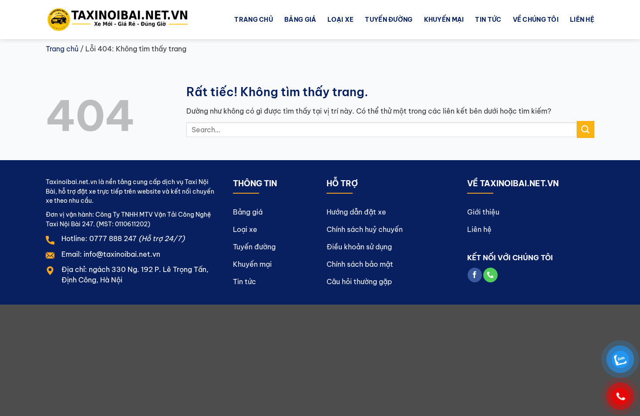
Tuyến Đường (388, 19)
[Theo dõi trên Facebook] (475, 275)
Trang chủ (253, 19)
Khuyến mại (444, 19)
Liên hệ (582, 19)
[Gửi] (585, 129)
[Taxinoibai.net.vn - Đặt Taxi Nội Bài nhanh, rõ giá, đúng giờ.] (125, 20)
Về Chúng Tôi (536, 19)
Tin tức (488, 19)
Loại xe (340, 19)
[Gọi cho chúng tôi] (490, 275)
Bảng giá (300, 19)
